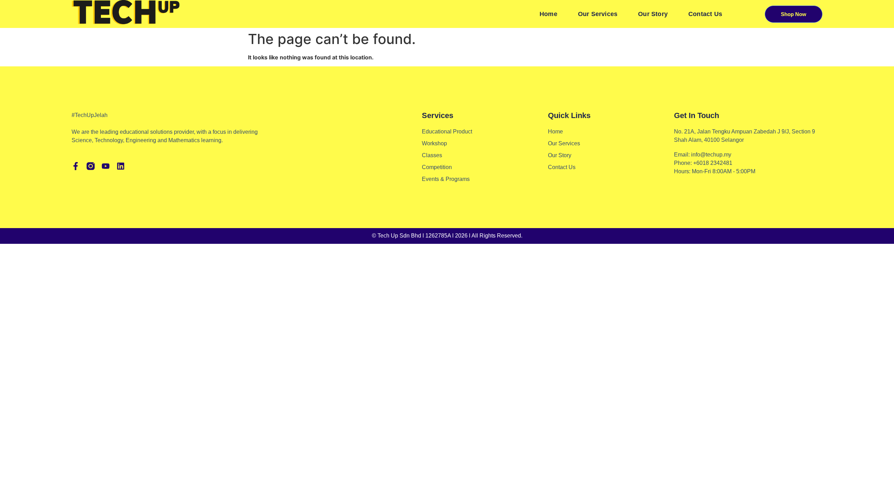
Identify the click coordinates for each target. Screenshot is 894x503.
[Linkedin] (121, 166)
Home (548, 13)
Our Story (653, 13)
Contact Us (705, 13)
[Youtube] (106, 166)
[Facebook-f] (76, 166)
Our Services (597, 13)
